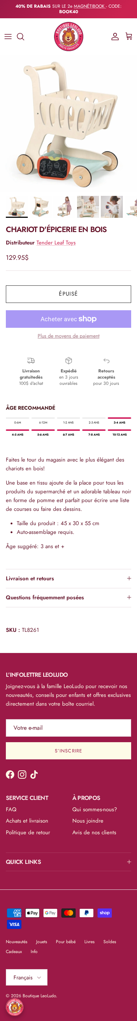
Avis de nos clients (94, 827)
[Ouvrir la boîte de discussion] (14, 1007)
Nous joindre (87, 816)
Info (34, 946)
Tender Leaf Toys (56, 238)
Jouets (41, 936)
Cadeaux (14, 946)
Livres (89, 936)
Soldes (109, 936)
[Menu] (8, 31)
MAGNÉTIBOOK (90, 6)
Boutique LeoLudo (39, 990)
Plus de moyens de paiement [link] (68, 330)
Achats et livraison (27, 816)
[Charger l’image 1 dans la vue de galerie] (68, 118)
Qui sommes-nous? (94, 804)
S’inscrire (68, 745)
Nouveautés (16, 936)
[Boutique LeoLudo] (68, 31)
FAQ (11, 804)
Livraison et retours (30, 573)
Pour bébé (66, 936)
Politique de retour (28, 827)
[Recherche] (24, 31)
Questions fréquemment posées (45, 592)
